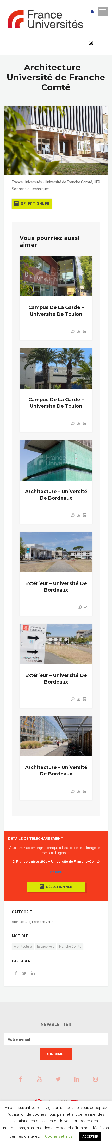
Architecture (21, 922)
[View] (73, 331)
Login (92, 11)
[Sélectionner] (84, 331)
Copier (56, 872)
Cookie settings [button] (59, 1136)
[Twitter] (24, 974)
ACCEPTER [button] (90, 1136)
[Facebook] (16, 974)
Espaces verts (42, 922)
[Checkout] (85, 607)
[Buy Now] (79, 331)
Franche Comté (70, 946)
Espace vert (45, 946)
